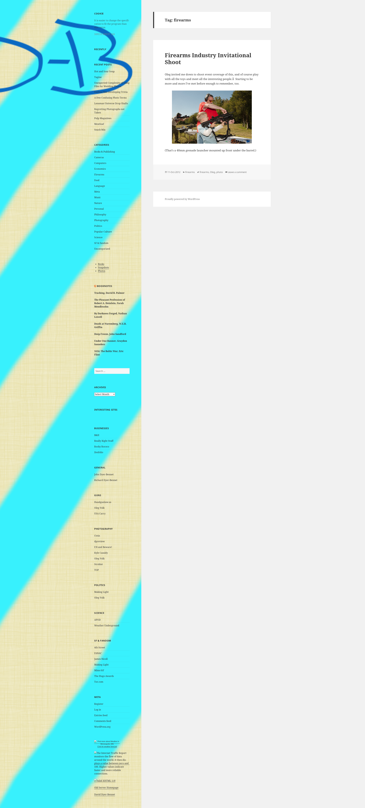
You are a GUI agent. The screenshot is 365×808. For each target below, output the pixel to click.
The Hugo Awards (104, 676)
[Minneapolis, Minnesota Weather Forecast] (107, 743)
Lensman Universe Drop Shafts (111, 103)
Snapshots (103, 267)
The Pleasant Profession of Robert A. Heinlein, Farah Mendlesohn (109, 303)
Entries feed (101, 715)
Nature (98, 203)
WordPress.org (102, 726)
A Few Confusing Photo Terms (110, 97)
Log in (97, 709)
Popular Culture (103, 231)
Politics (98, 225)
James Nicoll (101, 658)
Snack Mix (99, 129)
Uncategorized (102, 248)
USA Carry (100, 513)
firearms (204, 172)
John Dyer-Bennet (104, 474)
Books (101, 264)
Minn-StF (99, 670)
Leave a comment (237, 172)
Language (99, 186)
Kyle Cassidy (101, 552)
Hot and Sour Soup (104, 71)
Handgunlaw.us (102, 502)
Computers (100, 163)
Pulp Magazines (102, 118)
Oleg (212, 172)
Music (97, 197)
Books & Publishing (104, 151)
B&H (96, 435)
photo (219, 172)
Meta (97, 191)
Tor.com (98, 681)
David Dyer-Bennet (104, 794)
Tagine (98, 77)
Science (98, 237)
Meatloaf (99, 124)
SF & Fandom (101, 243)
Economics (100, 168)
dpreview (99, 541)
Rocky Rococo (101, 446)
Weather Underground (106, 625)
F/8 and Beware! (103, 547)
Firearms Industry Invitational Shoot (208, 58)
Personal (99, 208)
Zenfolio (98, 452)
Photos (101, 270)
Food (96, 180)
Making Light (101, 592)
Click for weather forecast (107, 747)
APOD (97, 619)
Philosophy (100, 214)
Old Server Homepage (106, 787)
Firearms (99, 174)
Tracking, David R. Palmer (109, 292)
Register (98, 703)
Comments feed (102, 721)
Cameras (99, 157)
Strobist (98, 564)
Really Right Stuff (103, 440)
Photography (101, 220)
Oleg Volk (99, 507)
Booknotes (104, 286)
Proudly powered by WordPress (182, 199)
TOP (96, 570)
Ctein (97, 535)
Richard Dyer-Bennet (105, 480)
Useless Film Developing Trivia (111, 92)
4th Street (99, 647)
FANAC (98, 653)
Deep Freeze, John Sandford (110, 334)
